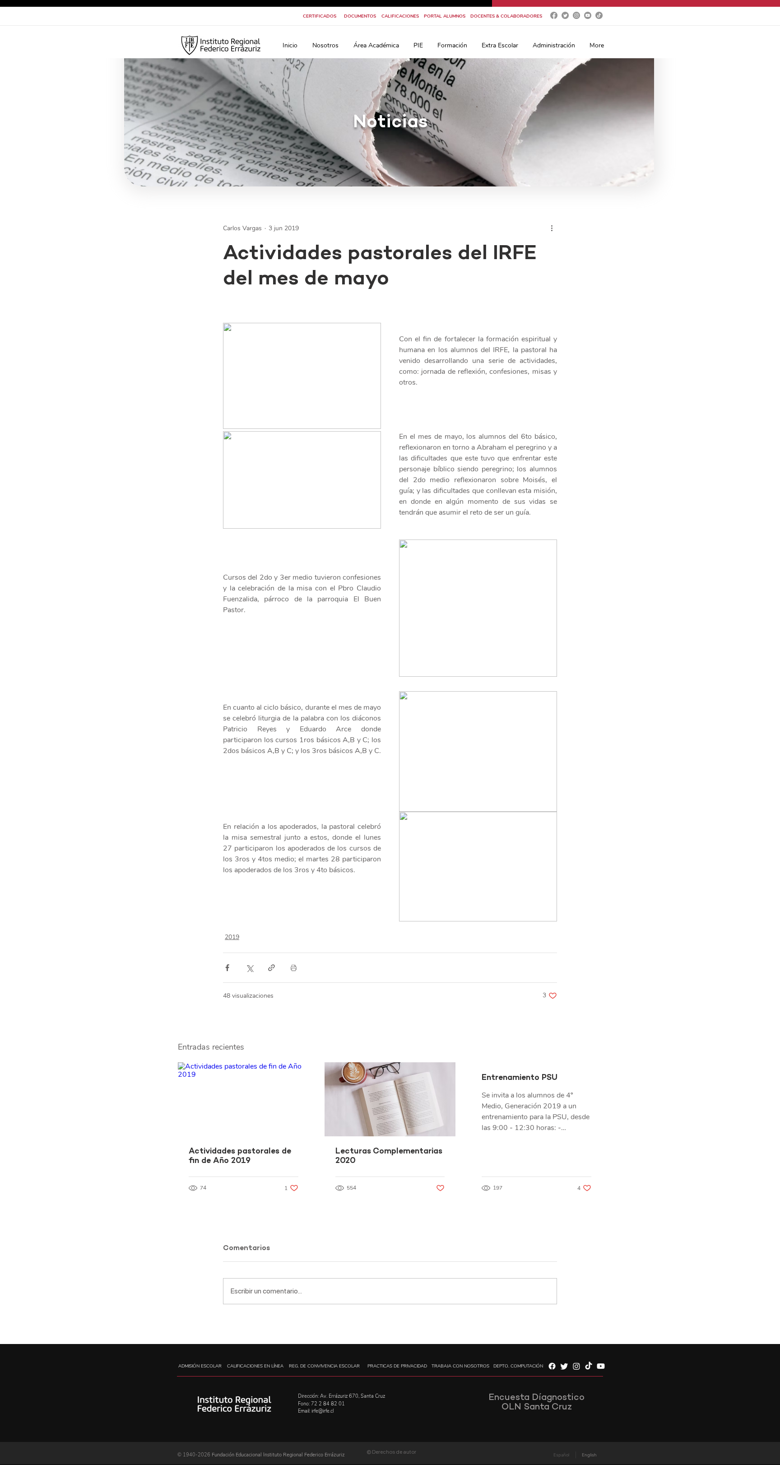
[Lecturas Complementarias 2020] (390, 1099)
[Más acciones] (551, 228)
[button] (325, 45)
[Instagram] (576, 15)
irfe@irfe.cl (322, 1411)
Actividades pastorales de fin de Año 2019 (240, 1156)
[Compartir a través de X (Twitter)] (249, 967)
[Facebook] (553, 15)
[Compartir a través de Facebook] (227, 967)
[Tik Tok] (599, 15)
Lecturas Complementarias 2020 (388, 1156)
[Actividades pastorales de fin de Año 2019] (243, 1099)
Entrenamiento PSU (519, 1078)
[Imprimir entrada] (293, 967)
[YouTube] (587, 15)
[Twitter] (565, 15)
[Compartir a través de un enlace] (271, 967)
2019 (232, 937)
